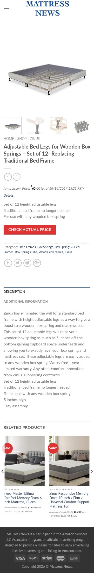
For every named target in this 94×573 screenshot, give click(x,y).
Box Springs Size (26, 252)
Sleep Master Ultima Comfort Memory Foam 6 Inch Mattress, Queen (23, 498)
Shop (22, 139)
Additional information (26, 301)
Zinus (35, 139)
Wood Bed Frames (51, 252)
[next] (82, 70)
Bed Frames (28, 247)
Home (9, 139)
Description (14, 291)
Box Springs (45, 247)
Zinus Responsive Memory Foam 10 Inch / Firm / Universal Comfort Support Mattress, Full (69, 500)
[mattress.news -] (47, 8)
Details (8, 195)
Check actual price (29, 230)
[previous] (11, 70)
